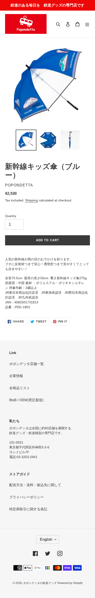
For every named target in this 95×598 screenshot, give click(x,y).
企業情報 (16, 376)
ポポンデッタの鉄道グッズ (39, 583)
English (46, 539)
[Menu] (87, 24)
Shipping (31, 200)
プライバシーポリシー (26, 497)
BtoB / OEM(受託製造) (26, 400)
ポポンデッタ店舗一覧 (26, 364)
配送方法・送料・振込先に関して (35, 485)
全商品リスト (19, 388)
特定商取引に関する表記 (28, 509)
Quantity (10, 216)
